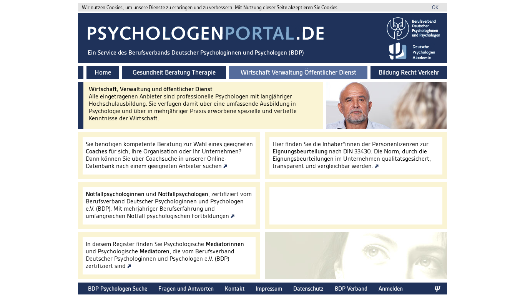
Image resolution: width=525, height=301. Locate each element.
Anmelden (391, 288)
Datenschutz (308, 288)
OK (435, 7)
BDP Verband (351, 288)
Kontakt (234, 288)
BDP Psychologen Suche (117, 288)
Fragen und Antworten (186, 288)
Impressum (269, 288)
